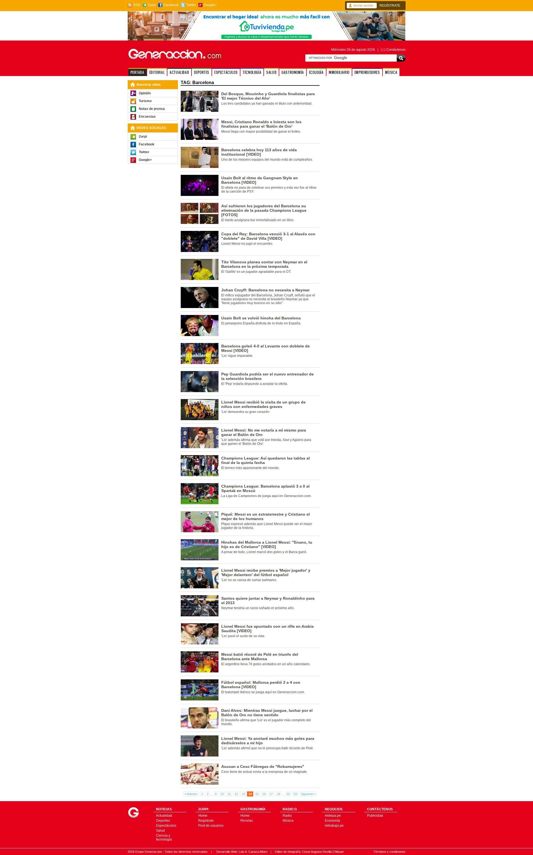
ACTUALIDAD (179, 72)
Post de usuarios (210, 826)
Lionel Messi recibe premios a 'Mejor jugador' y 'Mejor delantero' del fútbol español (265, 572)
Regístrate (206, 821)
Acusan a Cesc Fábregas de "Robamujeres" (262, 766)
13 (243, 794)
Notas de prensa (152, 109)
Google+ (210, 5)
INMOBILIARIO (339, 72)
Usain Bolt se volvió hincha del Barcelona (261, 318)
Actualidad (164, 816)
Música (288, 821)
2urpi (152, 5)
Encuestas (147, 116)
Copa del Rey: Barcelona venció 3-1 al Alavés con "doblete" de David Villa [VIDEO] (268, 236)
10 (222, 794)
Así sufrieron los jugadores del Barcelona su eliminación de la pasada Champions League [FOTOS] (263, 210)
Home (202, 816)
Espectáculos (166, 826)
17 (271, 794)
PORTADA (137, 72)
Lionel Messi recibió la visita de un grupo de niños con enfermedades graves (263, 404)
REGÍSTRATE (389, 5)
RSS (136, 5)
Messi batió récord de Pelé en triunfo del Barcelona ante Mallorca (259, 656)
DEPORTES (201, 72)
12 (236, 794)
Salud (160, 831)
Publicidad (375, 816)
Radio (287, 816)
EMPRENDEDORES (367, 72)
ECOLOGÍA (316, 72)
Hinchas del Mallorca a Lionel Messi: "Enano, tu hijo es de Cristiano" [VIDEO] (266, 544)
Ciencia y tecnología (164, 837)
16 (264, 794)
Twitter (191, 5)
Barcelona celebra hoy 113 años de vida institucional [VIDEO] (259, 152)
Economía (332, 821)
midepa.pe (333, 816)
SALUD (271, 72)
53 (295, 794)
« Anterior (191, 794)
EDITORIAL (157, 72)
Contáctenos (396, 50)
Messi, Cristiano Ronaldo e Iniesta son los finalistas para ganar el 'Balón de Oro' (261, 124)
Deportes (163, 821)
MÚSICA (391, 72)
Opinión (145, 93)
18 (278, 794)
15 (256, 794)
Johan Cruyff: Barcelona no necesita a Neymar (265, 290)
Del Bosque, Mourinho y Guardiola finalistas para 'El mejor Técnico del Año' (268, 96)
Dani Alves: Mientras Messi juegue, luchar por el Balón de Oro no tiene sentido (267, 712)
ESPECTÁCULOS (226, 72)
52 (288, 794)
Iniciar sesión (363, 5)
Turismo (145, 101)
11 (229, 794)
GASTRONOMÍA (292, 72)
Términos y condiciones (389, 851)
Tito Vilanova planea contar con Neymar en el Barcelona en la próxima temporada (264, 264)
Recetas (246, 821)
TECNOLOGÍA (252, 72)
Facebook (171, 5)
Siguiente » (308, 794)
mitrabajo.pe (334, 826)
